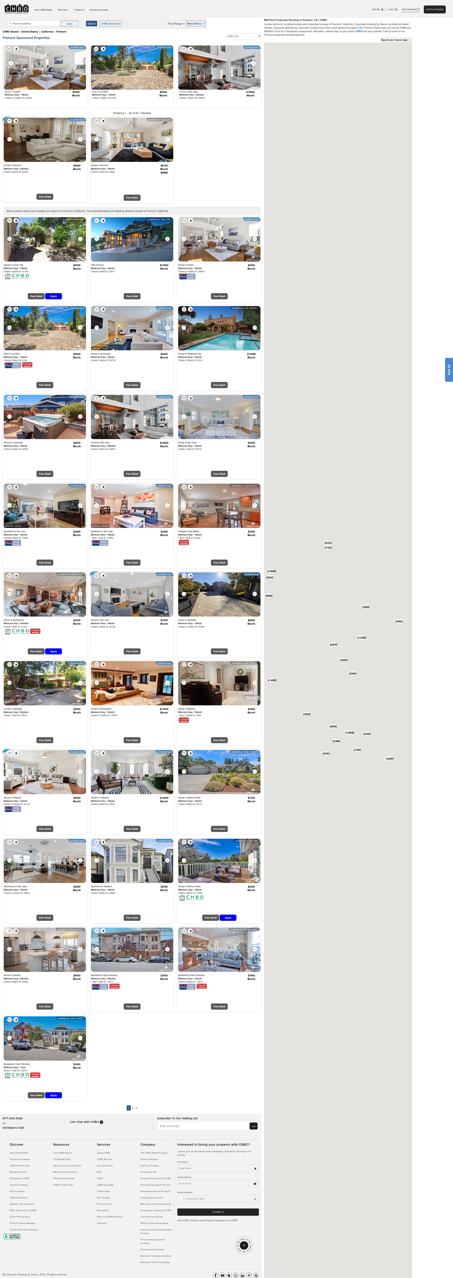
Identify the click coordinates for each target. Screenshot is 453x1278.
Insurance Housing (99, 10)
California (47, 31)
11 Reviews (184, 719)
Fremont (61, 31)
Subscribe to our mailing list (177, 1118)
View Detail (45, 196)
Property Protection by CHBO (156, 1178)
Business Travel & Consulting (155, 1262)
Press (100, 1178)
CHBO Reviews (104, 1159)
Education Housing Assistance (156, 1255)
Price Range (175, 23)
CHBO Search (11, 31)
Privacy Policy (104, 1204)
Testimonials (103, 1191)
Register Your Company (22, 1204)
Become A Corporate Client (67, 1165)
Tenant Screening (19, 1185)
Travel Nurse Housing (152, 1216)
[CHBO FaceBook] (215, 1275)
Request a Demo (18, 1172)
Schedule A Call (148, 1172)
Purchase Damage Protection (156, 1185)
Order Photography (20, 1216)
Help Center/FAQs (19, 1153)
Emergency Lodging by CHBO (156, 1210)
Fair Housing (103, 1197)
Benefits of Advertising (64, 1172)
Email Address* (184, 1177)
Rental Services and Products (155, 1191)
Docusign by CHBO (19, 1178)
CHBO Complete (105, 1185)
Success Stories (105, 1165)
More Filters (194, 23)
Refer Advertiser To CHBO (23, 1210)
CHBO (359, 31)
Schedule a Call (13, 1128)
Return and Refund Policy (110, 1216)
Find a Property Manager (22, 1223)
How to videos (17, 1191)
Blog (99, 1172)
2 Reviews (114, 985)
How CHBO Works (43, 10)
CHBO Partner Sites (19, 1165)
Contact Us (79, 10)
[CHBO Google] (256, 1275)
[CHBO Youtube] (222, 1275)
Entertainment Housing (152, 1249)
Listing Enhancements (152, 1197)
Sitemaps (101, 1223)
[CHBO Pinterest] (249, 1275)
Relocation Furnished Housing (156, 1204)
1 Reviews (35, 630)
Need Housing (409, 9)
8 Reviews (27, 364)
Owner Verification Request (24, 1229)
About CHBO (103, 1153)
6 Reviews (184, 541)
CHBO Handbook (18, 1197)
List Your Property (434, 9)
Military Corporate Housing (154, 1223)
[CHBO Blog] (229, 1275)
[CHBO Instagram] (235, 1275)
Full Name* (182, 1162)
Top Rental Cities (61, 1159)
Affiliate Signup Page (63, 1178)
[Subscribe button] (254, 1126)
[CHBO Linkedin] (242, 1275)
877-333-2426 (12, 1118)
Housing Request (149, 1159)
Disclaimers (103, 1210)
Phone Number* (185, 1192)
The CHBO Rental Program (154, 1153)
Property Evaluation (20, 1159)
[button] (333, 644)
